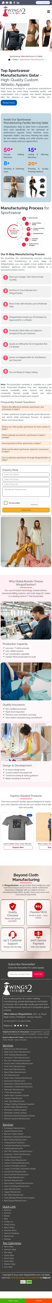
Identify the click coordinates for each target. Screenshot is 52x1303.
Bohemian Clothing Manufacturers (17, 1137)
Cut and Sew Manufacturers (15, 1172)
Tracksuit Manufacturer (13, 1098)
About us (7, 1210)
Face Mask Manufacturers (14, 1177)
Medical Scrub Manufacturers (16, 1049)
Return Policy (9, 1227)
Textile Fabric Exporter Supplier (16, 1095)
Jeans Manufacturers (12, 1189)
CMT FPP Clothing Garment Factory (18, 1151)
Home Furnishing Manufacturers (16, 1186)
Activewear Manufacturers (14, 1128)
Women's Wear (10, 1250)
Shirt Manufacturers (12, 1075)
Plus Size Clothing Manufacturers (17, 1061)
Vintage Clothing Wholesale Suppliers (19, 1104)
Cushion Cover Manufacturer (15, 1160)
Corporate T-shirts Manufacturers (17, 1154)
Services (7, 1213)
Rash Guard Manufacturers (14, 1069)
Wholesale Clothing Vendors (15, 1113)
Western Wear (9, 1264)
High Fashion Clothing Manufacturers (18, 1183)
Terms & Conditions (11, 1233)
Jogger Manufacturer (12, 1192)
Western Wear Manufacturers (15, 1107)
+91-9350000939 (23, 1021)
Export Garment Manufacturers (16, 1175)
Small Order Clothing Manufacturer (18, 1078)
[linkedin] (18, 2)
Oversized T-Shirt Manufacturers (17, 1058)
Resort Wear (9, 1258)
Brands (7, 1216)
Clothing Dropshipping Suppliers (17, 1146)
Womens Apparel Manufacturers (17, 1119)
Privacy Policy (9, 1225)
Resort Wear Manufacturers (15, 1072)
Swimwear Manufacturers (14, 1090)
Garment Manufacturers (13, 1180)
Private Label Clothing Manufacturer (18, 1063)
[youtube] (7, 2)
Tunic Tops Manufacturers (14, 1101)
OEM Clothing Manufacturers (15, 1055)
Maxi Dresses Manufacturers (15, 1201)
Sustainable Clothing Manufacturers (18, 1087)
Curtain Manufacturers (13, 1157)
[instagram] (10, 2)
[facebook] (14, 2)
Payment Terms (10, 1230)
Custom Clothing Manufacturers (16, 1163)
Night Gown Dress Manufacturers (17, 1052)
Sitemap (7, 1239)
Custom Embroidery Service (15, 1166)
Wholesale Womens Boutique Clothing (19, 1116)
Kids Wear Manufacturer (13, 1195)
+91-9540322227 (10, 1021)
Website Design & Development (25, 1278)
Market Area (9, 1236)
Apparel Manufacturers (13, 1131)
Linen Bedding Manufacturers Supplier (19, 1198)
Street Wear (9, 1261)
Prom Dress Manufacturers (14, 1066)
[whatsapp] (3, 2)
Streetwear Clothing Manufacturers (18, 1084)
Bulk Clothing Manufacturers (15, 1140)
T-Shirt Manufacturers (12, 1092)
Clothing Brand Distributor (14, 1143)
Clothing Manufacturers (13, 1148)
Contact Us (8, 1222)
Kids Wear (8, 1252)
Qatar (15, 59)
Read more (9, 102)
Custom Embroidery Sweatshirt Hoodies (20, 1169)
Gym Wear (8, 1267)
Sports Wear (9, 1255)
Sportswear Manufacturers (14, 1081)
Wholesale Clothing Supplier (15, 1110)
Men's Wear (8, 1247)
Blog (6, 1219)
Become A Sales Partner (13, 1134)
